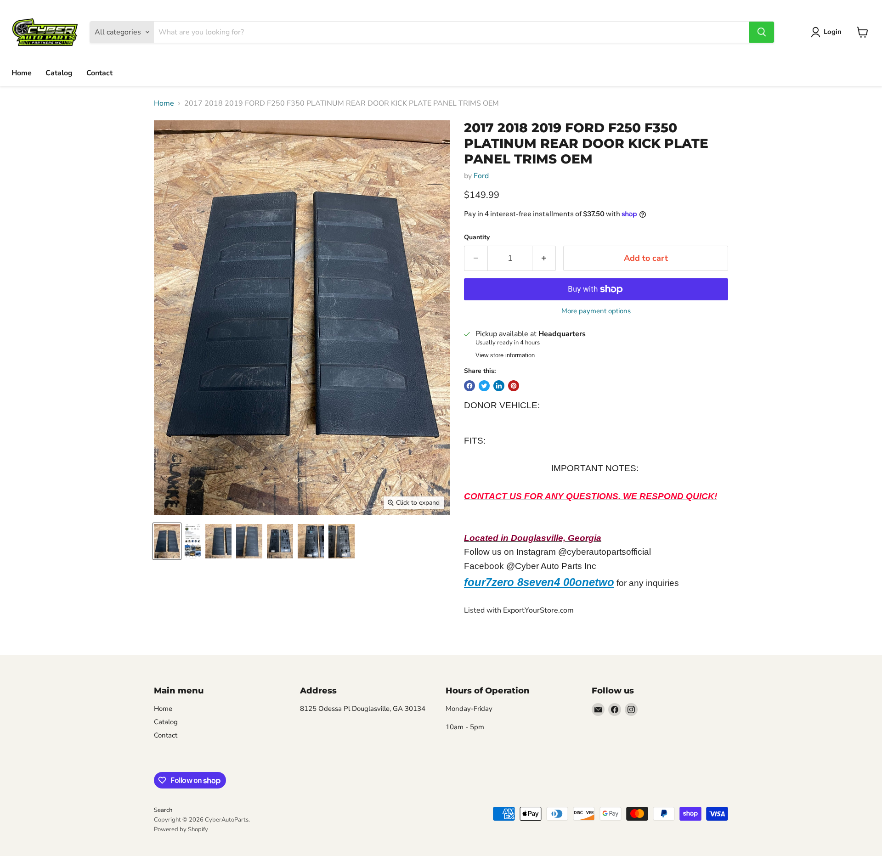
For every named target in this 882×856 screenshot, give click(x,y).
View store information (505, 355)
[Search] (761, 32)
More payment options (596, 311)
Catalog (59, 73)
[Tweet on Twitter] (484, 385)
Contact (99, 73)
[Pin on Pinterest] (513, 385)
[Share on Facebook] (469, 385)
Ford (481, 176)
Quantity (477, 237)
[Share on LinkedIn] (498, 385)
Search (163, 810)
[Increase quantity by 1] (544, 258)
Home (21, 73)
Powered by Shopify (181, 829)
